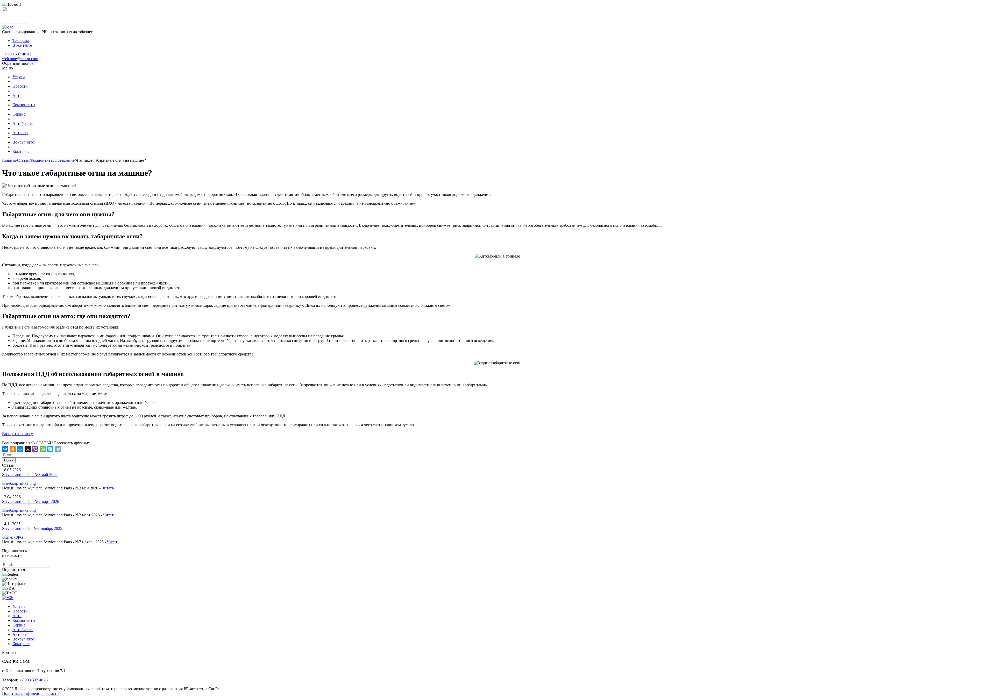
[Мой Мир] (20, 449)
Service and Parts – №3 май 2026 (30, 474)
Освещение (64, 160)
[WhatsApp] (43, 449)
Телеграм (20, 40)
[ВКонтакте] (5, 449)
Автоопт (20, 133)
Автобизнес (22, 123)
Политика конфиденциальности (30, 693)
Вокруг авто (23, 142)
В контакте (22, 45)
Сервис (18, 114)
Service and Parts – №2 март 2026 (30, 501)
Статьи (23, 160)
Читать (108, 488)
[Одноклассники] (13, 449)
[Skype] (50, 449)
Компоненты (23, 105)
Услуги (18, 77)
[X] (28, 449)
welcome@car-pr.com (20, 58)
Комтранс (21, 151)
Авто (17, 95)
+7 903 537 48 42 (16, 54)
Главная (9, 160)
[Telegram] (58, 449)
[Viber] (35, 449)
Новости (20, 86)
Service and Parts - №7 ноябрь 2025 (32, 528)
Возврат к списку (17, 433)
